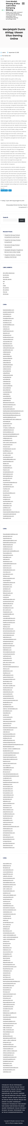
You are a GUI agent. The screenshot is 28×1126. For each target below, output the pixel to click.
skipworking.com (7, 947)
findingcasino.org (7, 690)
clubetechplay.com (8, 797)
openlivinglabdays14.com (9, 417)
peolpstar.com (7, 893)
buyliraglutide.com (8, 345)
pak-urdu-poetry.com (9, 662)
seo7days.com (7, 977)
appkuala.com (6, 975)
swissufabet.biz (7, 362)
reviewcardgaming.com (9, 742)
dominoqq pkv (18, 1085)
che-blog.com (7, 572)
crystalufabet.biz (7, 392)
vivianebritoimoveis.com (9, 914)
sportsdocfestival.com (9, 843)
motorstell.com (7, 903)
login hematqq (14, 1106)
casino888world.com (8, 767)
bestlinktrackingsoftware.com (11, 782)
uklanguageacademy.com (10, 540)
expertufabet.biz (7, 356)
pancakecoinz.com (8, 574)
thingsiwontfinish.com (8, 847)
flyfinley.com (6, 576)
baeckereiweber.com (8, 310)
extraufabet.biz (7, 371)
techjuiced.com (7, 335)
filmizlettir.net (6, 867)
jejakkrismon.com (7, 956)
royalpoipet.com (7, 778)
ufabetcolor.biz (7, 369)
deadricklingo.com (8, 702)
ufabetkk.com (6, 960)
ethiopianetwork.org (8, 641)
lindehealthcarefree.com (9, 542)
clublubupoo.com (7, 784)
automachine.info (7, 694)
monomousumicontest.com (10, 700)
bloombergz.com (7, 931)
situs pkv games (7, 279)
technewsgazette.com (9, 964)
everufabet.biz (7, 396)
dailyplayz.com (7, 801)
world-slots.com (7, 568)
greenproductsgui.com (9, 620)
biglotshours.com (7, 343)
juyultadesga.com (7, 440)
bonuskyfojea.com (8, 788)
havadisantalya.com (8, 318)
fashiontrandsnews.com (9, 404)
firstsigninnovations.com (9, 884)
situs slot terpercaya (10, 1095)
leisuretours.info (7, 647)
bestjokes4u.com (7, 584)
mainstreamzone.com (9, 633)
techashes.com (7, 314)
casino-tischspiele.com (9, 939)
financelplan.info (7, 553)
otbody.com (6, 941)
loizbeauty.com (7, 950)
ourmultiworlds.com (8, 870)
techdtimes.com (7, 320)
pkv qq (11, 1085)
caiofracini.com (7, 656)
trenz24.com (6, 945)
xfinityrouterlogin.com (8, 1053)
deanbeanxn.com (7, 561)
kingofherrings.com (8, 968)
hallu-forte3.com (7, 1027)
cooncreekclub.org (8, 872)
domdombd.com (7, 799)
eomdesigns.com (7, 711)
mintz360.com (7, 595)
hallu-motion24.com (8, 1029)
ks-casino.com (7, 455)
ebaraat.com (6, 333)
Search (5, 217)
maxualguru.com (7, 605)
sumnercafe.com (7, 478)
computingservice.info (9, 654)
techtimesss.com (7, 899)
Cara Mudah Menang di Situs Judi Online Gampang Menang (13, 5)
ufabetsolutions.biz (8, 375)
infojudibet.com (7, 557)
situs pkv (13, 1089)
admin (4, 52)
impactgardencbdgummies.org (11, 512)
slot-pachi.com (7, 610)
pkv (4, 281)
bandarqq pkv (16, 1101)
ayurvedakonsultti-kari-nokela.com (12, 419)
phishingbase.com (8, 828)
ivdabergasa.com (7, 438)
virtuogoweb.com (7, 341)
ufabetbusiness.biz (8, 364)
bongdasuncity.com (8, 607)
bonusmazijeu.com (8, 786)
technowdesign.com (8, 432)
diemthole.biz (6, 958)
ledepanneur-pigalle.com (9, 1013)
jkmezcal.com (6, 772)
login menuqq (22, 1103)
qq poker (4, 1108)
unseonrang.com (7, 660)
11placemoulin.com (8, 593)
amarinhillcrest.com (8, 922)
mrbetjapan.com (7, 971)
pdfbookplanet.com (8, 675)
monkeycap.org (7, 918)
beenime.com (6, 761)
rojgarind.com (6, 624)
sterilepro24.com (7, 738)
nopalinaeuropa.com (8, 516)
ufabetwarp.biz (7, 352)
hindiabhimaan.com (8, 1061)
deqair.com (6, 463)
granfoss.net (6, 1034)
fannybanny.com (7, 807)
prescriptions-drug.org (9, 907)
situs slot (18, 1091)
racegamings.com (8, 830)
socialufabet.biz (7, 377)
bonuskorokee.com (8, 790)
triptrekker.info (7, 713)
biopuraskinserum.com (9, 1002)
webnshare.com (7, 637)
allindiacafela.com (8, 1036)
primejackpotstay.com (9, 833)
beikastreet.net (7, 865)
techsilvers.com (7, 465)
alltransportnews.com (8, 402)
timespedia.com (7, 954)
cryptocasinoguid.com (9, 409)
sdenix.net (5, 920)
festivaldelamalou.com (9, 882)
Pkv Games (5, 55)
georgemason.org (7, 536)
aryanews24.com (7, 423)
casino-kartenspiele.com (9, 935)
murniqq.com (5, 1103)
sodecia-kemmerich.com (9, 763)
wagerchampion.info (8, 698)
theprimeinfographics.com (10, 757)
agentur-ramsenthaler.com (10, 708)
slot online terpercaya (8, 273)
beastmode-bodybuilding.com (11, 551)
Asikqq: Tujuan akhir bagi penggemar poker (13, 200)
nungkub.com (6, 499)
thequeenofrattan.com (9, 679)
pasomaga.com (7, 510)
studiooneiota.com (8, 687)
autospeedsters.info (8, 696)
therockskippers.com (8, 1032)
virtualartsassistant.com (9, 755)
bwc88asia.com (7, 451)
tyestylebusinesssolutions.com (11, 776)
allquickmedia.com (8, 962)
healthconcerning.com (9, 622)
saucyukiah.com (7, 863)
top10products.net (7, 546)
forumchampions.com (9, 878)
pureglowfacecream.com (9, 966)
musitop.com (6, 488)
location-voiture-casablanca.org (11, 748)
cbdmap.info (6, 559)
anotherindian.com (8, 501)
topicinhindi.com (7, 538)
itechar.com (6, 327)
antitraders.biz (6, 421)
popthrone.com (7, 565)
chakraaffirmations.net (9, 582)
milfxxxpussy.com (7, 484)
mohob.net (6, 597)
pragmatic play (6, 1093)
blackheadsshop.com (8, 746)
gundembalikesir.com (8, 324)
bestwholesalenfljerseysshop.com (12, 415)
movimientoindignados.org (10, 482)
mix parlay (9, 1101)
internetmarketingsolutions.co (11, 666)
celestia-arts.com (7, 876)
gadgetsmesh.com (8, 643)
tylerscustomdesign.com (9, 895)
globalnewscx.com (8, 671)
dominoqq (5, 294)
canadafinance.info (8, 1006)
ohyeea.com (6, 495)
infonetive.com (7, 998)
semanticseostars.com (9, 631)
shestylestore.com (8, 845)
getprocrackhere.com (8, 803)
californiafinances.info (9, 1004)
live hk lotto (6, 275)
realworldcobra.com (8, 692)
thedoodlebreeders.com (9, 459)
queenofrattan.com (8, 677)
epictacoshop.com (8, 1000)
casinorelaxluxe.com (8, 795)
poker (4, 285)
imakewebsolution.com (9, 570)
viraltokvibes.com (7, 912)
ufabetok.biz (6, 394)
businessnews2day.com (9, 734)
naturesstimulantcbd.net (9, 514)
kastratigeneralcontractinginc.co (11, 413)
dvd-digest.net (7, 1015)
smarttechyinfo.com (8, 601)
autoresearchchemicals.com (10, 1067)
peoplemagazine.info (8, 312)
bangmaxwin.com (7, 996)
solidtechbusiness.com (9, 740)
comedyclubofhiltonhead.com (11, 753)
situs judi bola (5, 1091)
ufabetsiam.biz (7, 360)
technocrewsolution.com (9, 910)
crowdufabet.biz (7, 398)
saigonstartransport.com (9, 994)
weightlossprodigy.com (9, 599)
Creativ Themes (18, 1123)
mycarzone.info (7, 719)
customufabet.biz (7, 385)
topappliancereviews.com (10, 1057)
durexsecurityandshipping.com (11, 434)
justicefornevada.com (9, 645)
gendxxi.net (6, 715)
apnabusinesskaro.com (9, 1069)
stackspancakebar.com (9, 1021)
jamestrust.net (7, 943)
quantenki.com (7, 725)
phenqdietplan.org (8, 476)
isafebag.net (6, 928)
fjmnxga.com (6, 992)
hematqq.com (13, 1103)
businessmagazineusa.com (10, 727)
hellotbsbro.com (7, 650)
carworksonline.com (8, 897)
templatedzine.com (8, 472)
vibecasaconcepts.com (9, 721)
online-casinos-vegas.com (10, 1050)
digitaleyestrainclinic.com (9, 1046)
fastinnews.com (7, 805)
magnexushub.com (8, 339)
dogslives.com (6, 673)
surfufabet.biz (6, 379)
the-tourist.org (7, 924)
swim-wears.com (7, 889)
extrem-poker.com (8, 453)
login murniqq (5, 1106)
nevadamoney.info (8, 1008)
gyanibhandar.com (8, 350)
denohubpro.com (7, 681)
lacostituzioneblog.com (9, 493)
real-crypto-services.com (10, 442)
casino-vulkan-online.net (9, 1040)
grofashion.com (7, 824)
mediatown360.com (8, 1044)
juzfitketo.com (7, 507)
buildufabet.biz (7, 400)
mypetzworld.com (7, 444)
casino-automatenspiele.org (10, 937)
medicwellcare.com (8, 729)
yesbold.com (6, 329)
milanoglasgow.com (8, 1025)
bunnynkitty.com (7, 987)
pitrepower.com (7, 1042)
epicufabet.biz (6, 390)
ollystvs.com (6, 668)
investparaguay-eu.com (9, 449)
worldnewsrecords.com (9, 736)
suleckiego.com (7, 1072)
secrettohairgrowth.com (9, 983)
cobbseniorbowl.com (8, 430)
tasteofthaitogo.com (8, 985)
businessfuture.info (8, 555)
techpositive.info (7, 658)
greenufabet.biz (7, 366)
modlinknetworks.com (8, 814)
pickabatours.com (7, 549)
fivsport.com (6, 470)
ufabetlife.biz (6, 373)
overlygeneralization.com (9, 639)
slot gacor (22, 1108)
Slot (10, 55)
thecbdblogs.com (7, 1065)
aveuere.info (6, 616)
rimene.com (6, 1011)
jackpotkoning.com (8, 812)
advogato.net (6, 926)
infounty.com (6, 446)
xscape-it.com (7, 425)
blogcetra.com (7, 664)
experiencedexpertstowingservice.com (13, 744)
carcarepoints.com (8, 457)
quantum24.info (7, 723)
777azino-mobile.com (9, 427)
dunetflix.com (6, 480)
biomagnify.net (7, 518)
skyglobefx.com (7, 704)
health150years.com (8, 905)
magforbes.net (7, 916)
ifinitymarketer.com (8, 809)
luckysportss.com (7, 818)
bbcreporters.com (7, 406)
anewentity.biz (7, 973)
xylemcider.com (7, 503)
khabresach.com (7, 1063)
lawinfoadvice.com (8, 474)
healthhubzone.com (8, 331)
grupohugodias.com (8, 461)
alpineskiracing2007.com (9, 1038)
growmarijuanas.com (8, 635)
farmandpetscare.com (9, 652)
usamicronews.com (8, 822)
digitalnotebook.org (8, 603)
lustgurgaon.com (7, 586)
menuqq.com (5, 1085)
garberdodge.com (7, 886)
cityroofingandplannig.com (10, 436)
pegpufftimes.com (8, 874)
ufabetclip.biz (6, 354)
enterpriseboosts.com (8, 933)
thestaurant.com (7, 780)
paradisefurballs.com (8, 614)
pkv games (4, 190)
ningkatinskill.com (7, 467)
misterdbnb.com (7, 769)
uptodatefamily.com (8, 486)
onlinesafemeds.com (8, 348)
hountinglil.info (7, 580)
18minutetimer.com (8, 629)
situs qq (5, 292)
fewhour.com (6, 626)
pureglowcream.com (8, 979)
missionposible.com (8, 1048)
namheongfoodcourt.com (10, 1023)
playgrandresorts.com (8, 839)
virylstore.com (6, 901)
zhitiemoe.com (7, 497)
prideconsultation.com (9, 578)
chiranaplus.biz (7, 1019)
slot (10, 190)
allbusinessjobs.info (8, 544)
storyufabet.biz (7, 388)
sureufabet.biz (6, 383)
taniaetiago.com (7, 505)
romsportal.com (7, 841)
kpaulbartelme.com (8, 751)
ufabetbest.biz (7, 381)
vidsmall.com (6, 732)
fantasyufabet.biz (7, 358)
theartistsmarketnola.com (10, 1017)
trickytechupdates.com (9, 1059)
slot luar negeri (20, 1089)
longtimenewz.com (8, 816)
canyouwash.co (7, 316)
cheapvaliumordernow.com (10, 759)
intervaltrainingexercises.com (10, 774)
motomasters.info (7, 717)
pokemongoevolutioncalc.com (11, 826)
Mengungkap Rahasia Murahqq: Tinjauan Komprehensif (16, 206)
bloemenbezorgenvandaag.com (11, 981)
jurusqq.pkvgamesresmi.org (15, 1112)
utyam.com (6, 491)
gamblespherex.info (8, 706)
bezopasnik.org (7, 989)
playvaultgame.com (8, 837)
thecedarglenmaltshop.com (10, 534)
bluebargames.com (8, 880)
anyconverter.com (8, 952)
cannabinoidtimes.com (9, 618)
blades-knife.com (7, 683)
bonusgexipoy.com (8, 793)
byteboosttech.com (8, 337)
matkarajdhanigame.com (9, 563)
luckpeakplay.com (7, 820)
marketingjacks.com (8, 1055)
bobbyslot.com (7, 591)
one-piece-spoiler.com (9, 685)
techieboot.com (7, 322)
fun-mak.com (6, 765)
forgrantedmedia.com (9, 891)
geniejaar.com (7, 589)
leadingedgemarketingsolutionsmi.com (13, 411)
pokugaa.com (6, 835)
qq (3, 283)
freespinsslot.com (7, 612)
